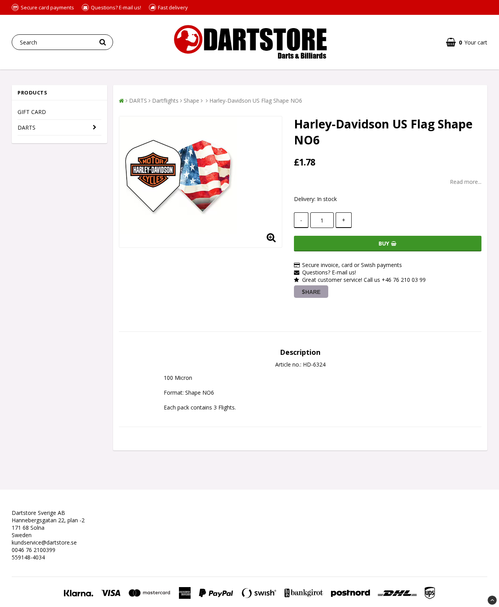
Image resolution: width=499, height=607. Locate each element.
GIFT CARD (32, 112)
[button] (466, 42)
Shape (191, 100)
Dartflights (165, 100)
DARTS (26, 127)
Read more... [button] (465, 181)
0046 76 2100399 (33, 550)
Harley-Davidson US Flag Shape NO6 (255, 100)
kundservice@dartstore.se (44, 542)
